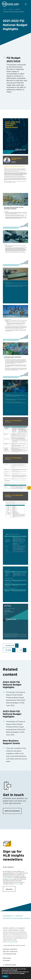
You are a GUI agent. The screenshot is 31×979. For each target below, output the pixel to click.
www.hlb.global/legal (12, 941)
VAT (21, 650)
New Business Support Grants (11, 742)
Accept (5, 976)
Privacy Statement (8, 877)
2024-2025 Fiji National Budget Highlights (12, 685)
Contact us (17, 883)
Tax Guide (8, 650)
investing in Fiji (9, 645)
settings (22, 973)
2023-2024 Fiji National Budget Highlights (12, 714)
